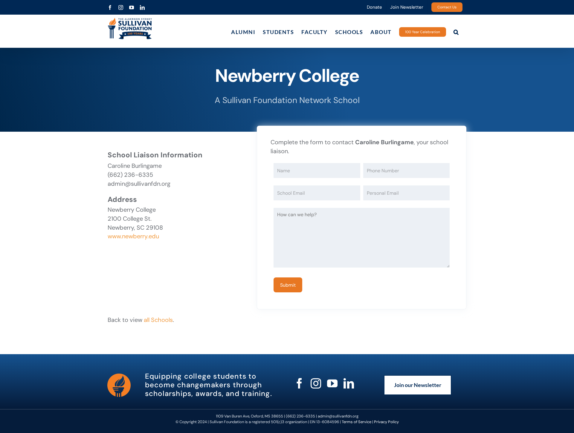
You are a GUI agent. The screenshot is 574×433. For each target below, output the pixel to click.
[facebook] (299, 383)
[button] (456, 31)
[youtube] (332, 383)
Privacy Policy (386, 421)
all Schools (158, 320)
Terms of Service (356, 421)
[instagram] (316, 383)
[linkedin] (349, 383)
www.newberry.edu (133, 236)
